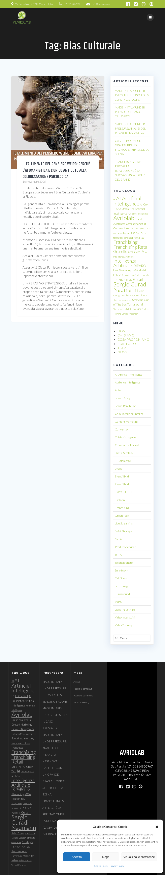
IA (142, 251)
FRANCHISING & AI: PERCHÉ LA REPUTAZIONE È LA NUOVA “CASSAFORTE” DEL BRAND (130, 170)
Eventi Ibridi (122, 476)
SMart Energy (17, 833)
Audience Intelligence (138, 213)
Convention (120, 228)
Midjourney (124, 275)
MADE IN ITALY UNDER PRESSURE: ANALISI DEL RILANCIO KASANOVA (130, 128)
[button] (157, 827)
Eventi (119, 468)
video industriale (125, 609)
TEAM (122, 348)
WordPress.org (81, 702)
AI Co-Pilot (21, 696)
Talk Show (121, 578)
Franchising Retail (131, 247)
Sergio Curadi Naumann (130, 287)
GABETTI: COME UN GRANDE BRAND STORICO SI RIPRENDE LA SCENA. (53, 781)
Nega (105, 857)
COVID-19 (133, 228)
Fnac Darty (141, 233)
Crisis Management (126, 437)
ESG (133, 233)
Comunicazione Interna (129, 413)
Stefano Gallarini (139, 295)
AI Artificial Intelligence (127, 201)
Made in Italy (18, 798)
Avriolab (123, 217)
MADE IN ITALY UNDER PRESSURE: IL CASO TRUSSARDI (130, 112)
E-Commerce (123, 460)
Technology (122, 586)
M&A (135, 270)
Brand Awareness (21, 720)
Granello (120, 251)
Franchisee (138, 237)
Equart (127, 233)
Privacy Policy (117, 865)
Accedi (76, 681)
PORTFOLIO (127, 344)
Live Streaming (122, 270)
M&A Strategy (123, 531)
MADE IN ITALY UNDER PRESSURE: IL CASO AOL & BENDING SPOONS (132, 95)
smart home (126, 295)
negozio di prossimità (139, 275)
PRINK (118, 279)
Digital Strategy (124, 453)
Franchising (125, 242)
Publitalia (128, 280)
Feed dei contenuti (83, 688)
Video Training (123, 625)
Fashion (120, 500)
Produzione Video (125, 547)
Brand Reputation (125, 406)
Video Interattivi (125, 617)
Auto (118, 390)
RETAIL (119, 554)
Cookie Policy (101, 865)
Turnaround (135, 304)
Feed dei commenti (83, 695)
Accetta (77, 857)
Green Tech (134, 252)
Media (118, 539)
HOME (123, 331)
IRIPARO (139, 266)
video (140, 309)
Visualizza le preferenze (139, 857)
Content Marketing (136, 223)
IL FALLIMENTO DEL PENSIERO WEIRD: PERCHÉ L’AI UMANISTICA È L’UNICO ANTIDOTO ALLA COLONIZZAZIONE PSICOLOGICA (56, 170)
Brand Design (123, 398)
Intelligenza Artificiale (124, 263)
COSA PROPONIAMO (133, 339)
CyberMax (143, 228)
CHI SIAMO (126, 335)
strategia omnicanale (122, 300)
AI (114, 199)
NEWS (122, 352)
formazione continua (122, 237)
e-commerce (30, 734)
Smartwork (121, 570)
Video (118, 601)
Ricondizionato (124, 562)
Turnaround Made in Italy (124, 309)
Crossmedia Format (127, 445)
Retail (138, 279)
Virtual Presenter (130, 313)
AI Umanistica (126, 209)
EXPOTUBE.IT (124, 492)
